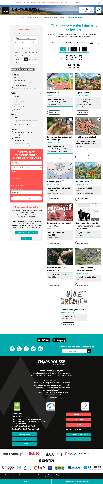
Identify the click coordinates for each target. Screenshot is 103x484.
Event (16, 77)
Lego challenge (82, 93)
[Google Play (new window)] (59, 340)
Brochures (78, 414)
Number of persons (17, 189)
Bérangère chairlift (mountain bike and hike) (52, 388)
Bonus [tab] (14, 115)
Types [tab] (14, 129)
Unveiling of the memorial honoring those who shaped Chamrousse (87, 226)
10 (16, 52)
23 (36, 56)
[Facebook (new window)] (12, 348)
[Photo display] (98, 43)
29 (33, 59)
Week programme (19, 67)
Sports (17, 135)
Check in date (15, 171)
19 (22, 56)
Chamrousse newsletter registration (77, 347)
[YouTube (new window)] (19, 348)
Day (63, 49)
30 (36, 59)
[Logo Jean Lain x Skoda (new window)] (77, 453)
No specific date (18, 185)
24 (16, 59)
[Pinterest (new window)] (33, 348)
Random (60, 43)
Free (16, 117)
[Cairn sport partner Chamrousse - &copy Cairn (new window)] (54, 453)
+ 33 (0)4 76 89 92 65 (24, 426)
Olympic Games (54, 93)
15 (33, 52)
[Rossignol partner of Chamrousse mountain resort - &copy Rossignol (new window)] (13, 453)
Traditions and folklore (22, 143)
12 (22, 52)
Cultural (17, 137)
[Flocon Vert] (17, 406)
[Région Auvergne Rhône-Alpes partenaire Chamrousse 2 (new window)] (92, 467)
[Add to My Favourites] (70, 75)
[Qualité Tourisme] (85, 406)
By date (70, 43)
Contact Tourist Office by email (25, 429)
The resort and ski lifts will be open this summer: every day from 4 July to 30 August (51, 2)
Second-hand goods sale (72, 310)
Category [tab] (15, 75)
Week (74, 49)
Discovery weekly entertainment (25, 83)
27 (26, 59)
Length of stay (15, 178)
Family (17, 96)
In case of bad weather (22, 124)
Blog (79, 425)
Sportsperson (19, 107)
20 (26, 56)
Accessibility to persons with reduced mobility (24, 121)
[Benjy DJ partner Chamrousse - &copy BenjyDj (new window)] (46, 460)
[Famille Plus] (50, 406)
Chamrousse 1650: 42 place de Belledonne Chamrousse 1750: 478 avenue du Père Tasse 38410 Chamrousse (28, 421)
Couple (17, 99)
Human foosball (82, 181)
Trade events (19, 140)
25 (19, 59)
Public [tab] (13, 93)
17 (16, 56)
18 (19, 56)
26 (22, 59)
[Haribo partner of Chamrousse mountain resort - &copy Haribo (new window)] (34, 453)
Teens (17, 104)
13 (26, 52)
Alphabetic (79, 43)
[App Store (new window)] (43, 340)
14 (29, 52)
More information (54, 112)
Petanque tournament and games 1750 (59, 224)
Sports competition (20, 85)
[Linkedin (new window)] (40, 348)
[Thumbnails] (91, 43)
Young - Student (20, 101)
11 (19, 52)
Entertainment (19, 80)
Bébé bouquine (54, 181)
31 (16, 63)
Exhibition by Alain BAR (85, 137)
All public (17, 109)
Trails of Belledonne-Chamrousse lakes (84, 269)
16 (36, 52)
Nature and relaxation (22, 146)
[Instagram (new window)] (26, 348)
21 (29, 56)
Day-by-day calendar (20, 34)
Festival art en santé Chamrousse (56, 269)
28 (29, 59)
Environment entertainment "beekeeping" (59, 138)
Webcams (86, 10)
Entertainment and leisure (23, 132)
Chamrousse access (91, 10)
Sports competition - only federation (26, 88)
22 (33, 56)
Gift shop (79, 419)
